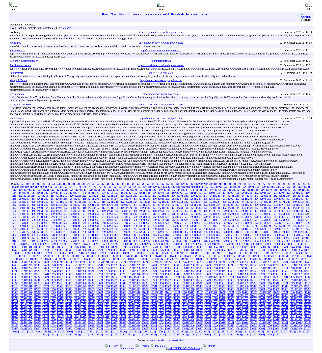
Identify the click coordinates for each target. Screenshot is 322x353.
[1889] (184, 313)
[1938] (261, 316)
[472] (180, 210)
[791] (116, 231)
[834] (91, 234)
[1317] (284, 268)
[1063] (137, 250)
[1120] (274, 253)
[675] (276, 222)
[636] (27, 222)
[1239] (284, 262)
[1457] (161, 280)
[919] (33, 241)
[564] (167, 216)
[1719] (75, 301)
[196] (218, 192)
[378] (180, 204)
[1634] (22, 295)
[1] (18, 183)
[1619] (207, 292)
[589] (27, 219)
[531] (256, 213)
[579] (263, 216)
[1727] (137, 301)
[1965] (168, 319)
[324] (135, 201)
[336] (212, 201)
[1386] (215, 274)
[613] (180, 219)
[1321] (14, 271)
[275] (123, 198)
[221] (78, 195)
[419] (142, 207)
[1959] (122, 319)
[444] (301, 207)
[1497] (168, 283)
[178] (103, 192)
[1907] (22, 316)
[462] (116, 210)
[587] (14, 219)
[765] (250, 228)
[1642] (83, 295)
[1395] (284, 274)
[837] (110, 234)
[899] (205, 238)
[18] (93, 183)
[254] (288, 195)
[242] (212, 195)
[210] (307, 192)
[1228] (199, 262)
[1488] (99, 283)
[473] (186, 210)
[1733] (183, 301)
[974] (85, 244)
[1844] (137, 310)
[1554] (307, 286)
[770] (282, 228)
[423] (167, 207)
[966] (34, 244)
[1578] (191, 289)
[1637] (45, 295)
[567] (186, 216)
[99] (200, 186)
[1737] (214, 301)
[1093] (71, 253)
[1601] (68, 292)
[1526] (91, 286)
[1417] (153, 277)
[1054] (68, 250)
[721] (269, 225)
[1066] (161, 250)
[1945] (14, 319)
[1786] (292, 304)
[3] (26, 183)
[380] (193, 204)
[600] (97, 219)
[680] (307, 222)
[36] (183, 183)
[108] (257, 186)
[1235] (253, 262)
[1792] (37, 307)
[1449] (99, 280)
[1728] (145, 301)
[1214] (91, 262)
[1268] (207, 265)
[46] (233, 183)
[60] (304, 183)
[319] (103, 201)
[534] (275, 213)
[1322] (22, 271)
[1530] (122, 286)
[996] (226, 244)
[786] (84, 231)
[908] (263, 238)
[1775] (207, 304)
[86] (135, 186)
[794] (135, 231)
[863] (276, 234)
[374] (154, 204)
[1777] (222, 304)
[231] (142, 195)
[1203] (304, 259)
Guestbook (192, 14)
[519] (180, 213)
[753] (174, 228)
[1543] (222, 286)
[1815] (214, 307)
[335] (205, 201)
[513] (142, 213)
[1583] (230, 289)
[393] (276, 204)
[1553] (299, 286)
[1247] (45, 265)
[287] (199, 198)
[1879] (107, 313)
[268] (78, 198)
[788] (97, 231)
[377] (174, 204)
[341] (244, 201)
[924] (65, 241)
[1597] (37, 292)
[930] (103, 241)
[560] (142, 216)
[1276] (269, 265)
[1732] (176, 301)
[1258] (130, 265)
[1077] (245, 250)
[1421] (183, 277)
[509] (116, 213)
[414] (110, 207)
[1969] (199, 319)
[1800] (99, 307)
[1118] (259, 253)
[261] (33, 198)
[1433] (276, 277)
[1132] (66, 256)
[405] (53, 207)
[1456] (153, 280)
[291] (225, 198)
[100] (206, 186)
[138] (148, 189)
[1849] (176, 310)
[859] (250, 234)
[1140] (127, 256)
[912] (288, 238)
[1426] (222, 277)
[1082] (284, 250)
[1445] (68, 280)
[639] (46, 222)
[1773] (191, 304)
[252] (275, 195)
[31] (158, 183)
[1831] (37, 310)
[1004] (282, 244)
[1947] (29, 319)
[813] (256, 231)
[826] (40, 234)
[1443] (53, 280)
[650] (116, 222)
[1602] (76, 292)
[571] (212, 216)
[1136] (96, 256)
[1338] (145, 271)
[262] (40, 198)
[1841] (114, 310)
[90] (155, 186)
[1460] (184, 280)
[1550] (276, 286)
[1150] (202, 256)
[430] (212, 207)
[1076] (238, 250)
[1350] (238, 271)
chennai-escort (17, 50)
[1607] (114, 292)
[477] (212, 210)
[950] (231, 241)
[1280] (299, 265)
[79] (100, 186)
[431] (218, 207)
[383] (212, 204)
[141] (167, 189)
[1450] (107, 280)
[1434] (284, 277)
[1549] (269, 286)
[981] (130, 244)
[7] (40, 183)
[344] (263, 201)
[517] (167, 213)
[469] (161, 210)
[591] (40, 219)
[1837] (83, 310)
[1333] (107, 271)
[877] (65, 238)
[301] (288, 198)
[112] (282, 186)
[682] (21, 225)
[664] (205, 222)
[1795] (60, 307)
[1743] (261, 301)
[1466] (230, 280)
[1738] (222, 301)
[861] (263, 234)
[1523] (68, 286)
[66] (34, 186)
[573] (225, 216)
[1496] (161, 283)
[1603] (83, 292)
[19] (98, 183)
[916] (14, 241)
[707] (180, 225)
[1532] (137, 286)
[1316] (276, 268)
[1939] (268, 316)
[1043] (284, 247)
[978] (111, 244)
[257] (307, 195)
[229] (129, 195)
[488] (282, 210)
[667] (225, 222)
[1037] (237, 247)
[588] (21, 219)
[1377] (145, 274)
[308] (33, 201)
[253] (282, 195)
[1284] (29, 268)
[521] (193, 213)
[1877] (91, 313)
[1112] (215, 253)
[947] (212, 241)
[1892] (207, 313)
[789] (103, 231)
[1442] (45, 280)
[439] (269, 207)
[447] (21, 210)
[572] (218, 216)
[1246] (37, 265)
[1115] (237, 253)
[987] (168, 244)
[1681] (83, 298)
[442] (288, 207)
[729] (21, 228)
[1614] (168, 292)
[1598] (45, 292)
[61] (309, 183)
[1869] (29, 313)
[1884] (145, 313)
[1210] (60, 262)
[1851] (191, 310)
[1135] (89, 256)
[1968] (191, 319)
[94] (175, 186)
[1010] (29, 247)
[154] (250, 189)
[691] (78, 225)
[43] (218, 183)
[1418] (160, 277)
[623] (244, 219)
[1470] (261, 280)
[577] (250, 216)
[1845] (145, 310)
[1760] (91, 304)
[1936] (245, 316)
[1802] (114, 307)
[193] (199, 192)
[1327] (60, 271)
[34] (173, 183)
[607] (142, 219)
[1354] (269, 271)
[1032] (199, 247)
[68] (44, 186)
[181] (123, 192)
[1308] (215, 268)
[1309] (222, 268)
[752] (167, 228)
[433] (231, 207)
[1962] (145, 319)
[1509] (261, 283)
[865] (288, 234)
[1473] (284, 280)
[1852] (199, 310)
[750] (154, 228)
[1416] (145, 277)
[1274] (253, 265)
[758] (205, 228)
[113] (288, 186)
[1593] (307, 289)
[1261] (153, 265)
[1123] (297, 253)
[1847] (161, 310)
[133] (116, 189)
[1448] (91, 280)
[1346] (207, 271)
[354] (27, 204)
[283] (174, 198)
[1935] (237, 316)
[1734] (191, 301)
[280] (154, 198)
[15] (77, 183)
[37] (188, 183)
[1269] (215, 265)
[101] (213, 186)
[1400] (22, 277)
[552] (91, 216)
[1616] (183, 292)
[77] (90, 186)
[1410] (99, 277)
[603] (116, 219)
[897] (193, 238)
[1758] (76, 304)
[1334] (114, 271)
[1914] (75, 316)
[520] (186, 213)
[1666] (269, 295)
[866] (295, 234)
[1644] (99, 295)
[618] (212, 219)
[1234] (245, 262)
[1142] (142, 256)
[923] (59, 241)
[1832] (45, 310)
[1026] (153, 247)
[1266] (191, 265)
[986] (162, 244)
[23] (118, 183)
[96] (185, 186)
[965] (28, 244)
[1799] (91, 307)
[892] (161, 238)
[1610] (137, 292)
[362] (78, 204)
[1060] (114, 250)
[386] (231, 204)
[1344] (191, 271)
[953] (250, 241)
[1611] (145, 292)
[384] (218, 204)
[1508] (253, 283)
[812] (250, 231)
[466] (142, 210)
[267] (72, 198)
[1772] (184, 304)
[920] (40, 241)
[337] (218, 201)
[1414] (129, 277)
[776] (21, 231)
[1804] (130, 307)
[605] (129, 219)
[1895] (230, 313)
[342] (250, 201)
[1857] (238, 310)
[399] (14, 207)
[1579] (199, 289)
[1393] (269, 274)
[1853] (207, 310)
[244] (224, 195)
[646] (91, 222)
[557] (123, 216)
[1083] (292, 250)
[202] (256, 192)
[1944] (307, 316)
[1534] (153, 286)
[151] (231, 189)
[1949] (45, 319)
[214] (33, 195)
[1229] (207, 262)
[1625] (253, 292)
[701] (142, 225)
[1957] (107, 319)
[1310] (230, 268)
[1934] (230, 316)
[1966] (176, 319)
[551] (84, 216)
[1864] (292, 310)
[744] (116, 228)
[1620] (214, 292)
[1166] (24, 259)
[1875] (76, 313)
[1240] (292, 262)
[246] (237, 195)
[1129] (44, 256)
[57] (289, 183)
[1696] (199, 298)
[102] (219, 186)
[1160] (278, 256)
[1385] (207, 274)
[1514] (299, 283)
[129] (90, 189)
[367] (110, 204)
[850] (193, 234)
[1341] (168, 271)
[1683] (99, 298)
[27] (138, 183)
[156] (262, 189)
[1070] (191, 250)
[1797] (76, 307)
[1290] (76, 268)
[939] (161, 241)
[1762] (107, 304)
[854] (218, 234)
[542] (27, 216)
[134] (122, 189)
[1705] (269, 298)
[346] (275, 201)
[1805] (137, 307)
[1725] (122, 301)
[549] (72, 216)
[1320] (307, 268)
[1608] (122, 292)
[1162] (293, 256)
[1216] (106, 262)
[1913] (68, 316)
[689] (65, 225)
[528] (237, 213)
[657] (161, 222)
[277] (135, 198)
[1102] (140, 253)
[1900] (269, 313)
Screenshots (134, 14)
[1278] (284, 265)
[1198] (266, 259)
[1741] (245, 301)
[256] (301, 195)
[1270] (222, 265)
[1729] (153, 301)
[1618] (199, 292)
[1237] (268, 262)
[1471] (269, 280)
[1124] (304, 253)
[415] (116, 207)
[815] (269, 231)
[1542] (215, 286)
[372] (142, 204)
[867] (301, 234)
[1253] (91, 265)
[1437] (307, 277)
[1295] (114, 268)
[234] (161, 195)
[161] (294, 189)
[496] (33, 213)
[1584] (238, 289)
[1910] (45, 316)
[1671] (307, 295)
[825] (33, 234)
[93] (170, 186)
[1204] (14, 262)
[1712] (21, 301)
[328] (161, 201)
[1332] (99, 271)
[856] (231, 234)
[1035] (222, 247)
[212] (20, 195)
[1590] (284, 289)
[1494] (145, 283)
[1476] (307, 280)
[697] (116, 225)
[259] (21, 198)
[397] (301, 204)
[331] (180, 201)
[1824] (284, 307)
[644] (78, 222)
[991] (194, 244)
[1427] (230, 277)
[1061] (122, 250)
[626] (263, 219)
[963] (15, 244)
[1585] (245, 289)
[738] (78, 228)
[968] (47, 244)
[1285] (37, 268)
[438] (263, 207)
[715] (231, 225)
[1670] (299, 295)
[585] (301, 216)
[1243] (14, 265)
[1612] (153, 292)
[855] (225, 234)
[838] (116, 234)
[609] (154, 219)
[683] (27, 225)
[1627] (268, 292)
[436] (250, 207)
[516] (161, 213)
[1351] (245, 271)
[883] (103, 238)
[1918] (106, 316)
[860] (256, 234)
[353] (21, 204)
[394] (282, 204)
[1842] (122, 310)
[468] (154, 210)
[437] (256, 207)
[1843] (130, 310)
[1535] (161, 286)
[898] (199, 238)
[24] (123, 183)
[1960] (130, 319)
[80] (105, 186)
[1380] (168, 274)
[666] (218, 222)
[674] (269, 222)
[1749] (307, 301)
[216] (46, 195)
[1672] (14, 298)
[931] (110, 241)
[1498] (176, 283)
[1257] (122, 265)
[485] (263, 210)
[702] (148, 225)
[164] (14, 192)
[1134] (81, 256)
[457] (84, 210)
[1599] (53, 292)
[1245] (29, 265)
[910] (276, 238)
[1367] (68, 274)
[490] (295, 210)
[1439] (22, 280)
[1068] (176, 250)
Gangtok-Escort (18, 80)
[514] (148, 213)
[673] (263, 222)
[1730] (160, 301)
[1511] (276, 283)
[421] (154, 207)
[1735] (199, 301)
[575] (237, 216)
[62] (14, 186)
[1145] (164, 256)
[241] (205, 195)
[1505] (230, 283)
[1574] (161, 289)
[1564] (83, 289)
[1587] (261, 289)
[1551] (284, 286)
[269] (84, 198)
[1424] (207, 277)
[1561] (60, 289)
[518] (173, 213)
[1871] (45, 313)
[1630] (292, 292)
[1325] (45, 271)
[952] (244, 241)
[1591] (292, 289)
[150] (224, 189)
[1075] (230, 250)
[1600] (60, 292)
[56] (284, 183)
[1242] (307, 262)
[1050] (37, 250)
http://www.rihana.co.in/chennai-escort (161, 50)
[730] (27, 228)
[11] (58, 183)
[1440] (29, 280)
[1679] (68, 298)
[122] (46, 189)
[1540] (199, 286)
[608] (148, 219)
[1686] (122, 298)
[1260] (145, 265)
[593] (53, 219)
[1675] (37, 298)
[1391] (253, 274)
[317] (91, 201)
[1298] (137, 268)
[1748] (299, 301)
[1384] (199, 274)
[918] (27, 241)
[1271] (230, 265)
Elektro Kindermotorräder (24, 60)
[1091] (56, 253)
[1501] (199, 283)
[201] (250, 192)
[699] (129, 225)
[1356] (284, 271)
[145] (192, 189)
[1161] (285, 256)
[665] (212, 222)
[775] (14, 231)
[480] (231, 210)
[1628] (276, 292)
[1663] (245, 295)
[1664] (253, 295)
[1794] (53, 307)
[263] (46, 198)
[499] (53, 213)
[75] (80, 186)
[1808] (161, 307)
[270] (91, 198)
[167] (33, 192)
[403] (40, 207)
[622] (237, 219)
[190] (180, 192)
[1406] (68, 277)
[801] (180, 231)
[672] (256, 222)
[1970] (207, 319)
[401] (27, 207)
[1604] (91, 292)
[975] (92, 244)
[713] (218, 225)
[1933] (222, 316)
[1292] (91, 268)
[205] (276, 192)
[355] (33, 204)
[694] (97, 225)
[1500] (191, 283)
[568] (193, 216)
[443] (295, 207)
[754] (180, 228)
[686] (46, 225)
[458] (91, 210)
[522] (199, 213)
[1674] (29, 298)
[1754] (45, 304)
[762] (231, 228)
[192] (193, 192)
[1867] (14, 313)
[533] (269, 213)
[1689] (145, 298)
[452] (53, 210)
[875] (53, 238)
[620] (224, 219)
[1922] (137, 316)
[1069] (184, 250)
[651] (123, 222)
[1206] (29, 262)
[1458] (168, 280)
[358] (53, 204)
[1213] (83, 262)
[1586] (253, 289)
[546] (53, 216)
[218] (59, 195)
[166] (27, 192)
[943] (186, 241)
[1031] (191, 247)
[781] (53, 231)
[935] (135, 241)
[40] (203, 183)
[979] (117, 244)
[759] (212, 228)
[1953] (76, 319)
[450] (40, 210)
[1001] (259, 244)
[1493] (137, 283)
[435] (244, 207)
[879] (78, 238)
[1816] (222, 307)
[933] (123, 241)
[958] (282, 241)
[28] (143, 183)
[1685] (114, 298)
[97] (190, 186)
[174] (78, 192)
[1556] (22, 289)
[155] (256, 189)
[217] (52, 195)
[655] (148, 222)
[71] (60, 186)
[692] (84, 225)
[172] (65, 192)
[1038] (245, 247)
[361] (72, 204)
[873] (40, 238)
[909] (269, 238)
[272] (103, 198)
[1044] (292, 247)
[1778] (230, 304)
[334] (199, 201)
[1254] (99, 265)
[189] (174, 192)
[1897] (245, 313)
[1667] (276, 295)
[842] (142, 234)
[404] (46, 207)
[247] (244, 195)
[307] (27, 201)
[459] (97, 210)
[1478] (22, 283)
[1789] (14, 307)
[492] (307, 210)
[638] (40, 222)
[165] (21, 192)
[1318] (292, 268)
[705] (167, 225)
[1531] (130, 286)
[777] (27, 231)
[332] (186, 201)
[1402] (37, 277)
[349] (295, 201)
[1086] (17, 253)
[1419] (168, 277)
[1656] (191, 295)
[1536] (168, 286)
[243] (218, 195)
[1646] (114, 295)
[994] (213, 244)
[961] (301, 241)
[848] (180, 234)
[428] (199, 207)
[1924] (153, 316)
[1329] (76, 271)
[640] (53, 222)
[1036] (230, 247)
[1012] (45, 247)
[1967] (184, 319)
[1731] (168, 301)
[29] (148, 183)
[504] (84, 213)
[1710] (307, 298)
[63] (19, 186)
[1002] (267, 244)
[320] (110, 201)
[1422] (191, 277)
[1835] (68, 310)
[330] (173, 201)
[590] (33, 219)
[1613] (160, 292)
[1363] (37, 274)
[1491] (122, 283)
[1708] (292, 298)
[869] (14, 238)
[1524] (76, 286)
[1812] (191, 307)
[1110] (200, 253)
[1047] (14, 250)
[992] (200, 244)
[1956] (99, 319)
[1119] (267, 253)
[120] (33, 189)
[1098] (110, 253)
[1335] (122, 271)
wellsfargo (15, 42)
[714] (224, 225)
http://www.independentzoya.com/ (161, 94)
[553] (97, 216)
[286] (193, 198)
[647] (97, 222)
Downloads (177, 14)
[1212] (75, 262)
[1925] (160, 316)
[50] (254, 183)
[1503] (215, 283)
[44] (223, 183)
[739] (84, 228)
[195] (212, 192)
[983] (143, 244)
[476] (205, 210)
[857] (237, 234)
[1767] (145, 304)
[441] (282, 207)
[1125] (13, 256)
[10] (52, 183)
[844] (154, 234)
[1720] (83, 301)
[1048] (22, 250)
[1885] (153, 313)
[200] (244, 192)
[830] (65, 234)
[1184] (160, 259)
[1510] (269, 283)
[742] (103, 228)
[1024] (137, 247)
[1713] (29, 301)
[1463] (207, 280)
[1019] (99, 247)
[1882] (130, 313)
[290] (218, 198)
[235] (167, 195)
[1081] (276, 250)
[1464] (215, 280)
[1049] (29, 250)
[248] (250, 195)
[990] (187, 244)
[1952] (68, 319)
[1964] (161, 319)
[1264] (176, 265)
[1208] (45, 262)
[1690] (153, 298)
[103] (225, 186)
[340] (237, 201)
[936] (142, 241)
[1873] (60, 313)
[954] (256, 241)
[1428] (237, 277)
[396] (295, 204)
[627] (269, 219)
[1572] (145, 289)
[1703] (253, 298)
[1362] (29, 274)
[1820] (253, 307)
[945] (199, 241)
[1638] (53, 295)
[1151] (210, 256)
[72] (65, 186)
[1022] (122, 247)
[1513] (292, 283)
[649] (110, 222)
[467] (148, 210)
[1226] (183, 262)
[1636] (37, 295)
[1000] (251, 244)
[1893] (215, 313)
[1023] (129, 247)
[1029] (176, 247)
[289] (212, 198)
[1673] (22, 298)
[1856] (230, 310)
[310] (46, 201)
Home (105, 14)
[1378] (153, 274)
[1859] (253, 310)
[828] (53, 234)
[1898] (253, 313)
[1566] (99, 289)
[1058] (99, 250)
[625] (256, 219)
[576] (244, 216)
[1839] (99, 310)
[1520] (45, 286)
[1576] (176, 289)
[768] (269, 228)
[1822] (268, 307)
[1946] (22, 319)
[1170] (54, 259)
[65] (29, 186)
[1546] (245, 286)
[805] (205, 231)
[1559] (45, 289)
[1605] (99, 292)
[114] (294, 186)
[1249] (60, 265)
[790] (110, 231)
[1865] (299, 310)
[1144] (157, 256)
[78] (95, 186)
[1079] (261, 250)
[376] (167, 204)
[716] (237, 225)
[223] (91, 195)
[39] (198, 183)
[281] (161, 198)
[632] (301, 219)
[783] (65, 231)
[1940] (276, 316)
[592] (46, 219)
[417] (129, 207)
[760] (218, 228)
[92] (165, 186)
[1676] (45, 298)
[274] (116, 198)
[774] (307, 228)
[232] (148, 195)
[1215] (99, 262)
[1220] (137, 262)
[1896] (238, 313)
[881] (91, 238)
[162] (301, 189)
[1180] (130, 259)
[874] (46, 238)
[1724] (114, 301)
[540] (14, 216)
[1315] (268, 268)
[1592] (299, 289)
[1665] (261, 295)
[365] (97, 204)
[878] (72, 238)
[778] (33, 231)
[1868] (22, 313)
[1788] (307, 304)
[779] (40, 231)
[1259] (137, 265)
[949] (225, 241)
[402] (33, 207)
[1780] (245, 304)
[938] (154, 241)
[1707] (284, 298)
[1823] (276, 307)
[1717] (60, 301)
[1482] (53, 283)
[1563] (76, 289)
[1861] (269, 310)
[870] (21, 238)
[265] (59, 198)
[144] (186, 189)
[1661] (230, 295)
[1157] (255, 256)
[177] (97, 192)
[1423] (199, 277)
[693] (91, 225)
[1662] (238, 295)
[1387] (222, 274)
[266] (65, 198)
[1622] (230, 292)
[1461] (191, 280)
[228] (122, 195)
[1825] (292, 307)
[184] (142, 192)
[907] (256, 238)
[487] (276, 210)
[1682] (91, 298)
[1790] (22, 307)
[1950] (53, 319)
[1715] (45, 301)
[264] (53, 198)
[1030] (183, 247)
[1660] (222, 295)
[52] (264, 183)
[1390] (245, 274)
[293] (237, 198)
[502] (72, 213)
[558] (129, 216)
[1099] (117, 253)
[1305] (191, 268)
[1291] (83, 268)
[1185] (168, 259)
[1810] (176, 307)
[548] (65, 216)
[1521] (53, 286)
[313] (65, 201)
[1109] (193, 253)
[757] (199, 228)
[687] (53, 225)
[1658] (207, 295)
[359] (59, 204)
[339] (231, 201)
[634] (14, 222)
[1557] (29, 289)
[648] (103, 222)
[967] (41, 244)
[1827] (307, 307)
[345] (269, 201)
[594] (59, 219)
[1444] (60, 280)
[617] (205, 219)
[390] (256, 204)
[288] (205, 198)
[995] (219, 244)
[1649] (137, 295)
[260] (27, 198)
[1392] (261, 274)
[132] (110, 189)
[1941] (284, 316)
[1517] (22, 286)
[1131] (59, 256)
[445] (307, 207)
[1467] (238, 280)
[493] (14, 213)
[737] (72, 228)
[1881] (122, 313)
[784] (72, 231)
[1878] (99, 313)
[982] (136, 244)
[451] (46, 210)
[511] (129, 213)
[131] (103, 189)
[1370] (91, 274)
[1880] (114, 313)
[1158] (262, 256)
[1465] (222, 280)
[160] (288, 189)
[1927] (176, 316)
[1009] (22, 247)
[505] (91, 213)
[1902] (284, 313)
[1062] (130, 250)
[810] (237, 231)
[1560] (53, 289)
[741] (97, 228)
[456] (78, 210)
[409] (78, 207)
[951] (237, 241)
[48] (243, 183)
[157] (269, 189)
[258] (14, 198)
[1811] (184, 307)
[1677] (53, 298)
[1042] (276, 247)
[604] (123, 219)
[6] (37, 183)
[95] (180, 186)
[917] (21, 241)
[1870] (37, 313)
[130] (97, 189)
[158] (275, 189)
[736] (65, 228)
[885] (116, 238)
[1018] (91, 247)
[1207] (37, 262)
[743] (110, 228)
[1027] (160, 247)
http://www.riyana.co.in (160, 72)
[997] (232, 244)
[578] (256, 216)
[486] (269, 210)
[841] (135, 234)
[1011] (37, 247)
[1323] (29, 271)
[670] (244, 222)
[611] (167, 219)
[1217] (114, 262)
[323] (129, 201)
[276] (129, 198)
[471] (174, 210)
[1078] (253, 250)
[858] (244, 234)
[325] (142, 201)
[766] (256, 228)
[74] (75, 186)
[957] (276, 241)
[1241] (299, 262)
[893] (167, 238)
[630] (288, 219)
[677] (288, 222)
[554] (103, 216)
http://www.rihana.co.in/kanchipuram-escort (161, 65)
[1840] (107, 310)
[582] (282, 216)
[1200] (281, 259)
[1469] (253, 280)
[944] (193, 241)
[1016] (75, 247)
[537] (295, 213)
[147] (205, 189)
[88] (145, 186)
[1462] (199, 280)
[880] (84, 238)
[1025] (145, 247)
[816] (275, 231)
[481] (237, 210)
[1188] (190, 259)
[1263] (168, 265)
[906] (250, 238)
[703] (154, 225)
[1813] (199, 307)
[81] (110, 186)
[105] (238, 186)
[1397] (299, 274)
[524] (212, 213)
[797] (154, 231)
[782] (59, 231)
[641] (59, 222)
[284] (180, 198)
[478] (218, 210)
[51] (259, 183)
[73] (70, 186)
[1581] (215, 289)
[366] (103, 204)
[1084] (299, 250)
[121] (39, 189)
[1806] (145, 307)
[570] (205, 216)
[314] (71, 201)
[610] (161, 219)
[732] (40, 228)
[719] (256, 225)
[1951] (60, 319)
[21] (108, 183)
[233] (154, 195)
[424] (173, 207)
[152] (237, 189)
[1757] (68, 304)
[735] (59, 228)
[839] (123, 234)
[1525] (83, 286)
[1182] (145, 259)
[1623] (237, 292)
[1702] (245, 298)
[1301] (161, 268)
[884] (110, 238)
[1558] (37, 289)
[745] (123, 228)
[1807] (153, 307)
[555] (110, 216)
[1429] (245, 277)
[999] (245, 244)
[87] (140, 186)
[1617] (191, 292)
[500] (59, 213)
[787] (91, 231)
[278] (142, 198)
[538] (301, 213)
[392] (269, 204)
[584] (295, 216)
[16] (82, 183)
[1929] (191, 316)
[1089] (40, 253)
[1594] (14, 292)
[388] (244, 204)
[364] (91, 204)
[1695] (191, 298)
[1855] (222, 310)
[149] (218, 189)
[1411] (106, 277)
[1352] (253, 271)
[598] (84, 219)
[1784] (276, 304)
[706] (174, 225)
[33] (168, 183)
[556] (116, 216)
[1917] (99, 316)
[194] (205, 192)
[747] (135, 228)
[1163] (300, 256)
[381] (199, 204)
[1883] (137, 313)
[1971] (215, 319)
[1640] (68, 295)
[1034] (214, 247)
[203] (263, 192)
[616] (199, 219)
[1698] (215, 298)
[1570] (130, 289)
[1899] (261, 313)
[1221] (145, 262)
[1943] (299, 316)
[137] (141, 189)
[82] (115, 186)
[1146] (172, 256)
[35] (178, 183)
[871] (27, 238)
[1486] (83, 283)
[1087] (25, 253)
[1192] (221, 259)
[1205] (22, 262)
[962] (307, 241)
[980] (124, 244)
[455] (72, 210)
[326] (148, 201)
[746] (129, 228)
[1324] (37, 271)
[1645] (107, 295)
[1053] (60, 250)
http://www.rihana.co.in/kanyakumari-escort (161, 104)
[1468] (245, 280)
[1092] (63, 253)
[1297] (130, 268)
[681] (14, 225)
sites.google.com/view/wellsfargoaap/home (161, 32)
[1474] (292, 280)
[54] (274, 183)
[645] (84, 222)
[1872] (53, 313)
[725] (295, 225)
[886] (123, 238)
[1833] (53, 310)
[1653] (168, 295)
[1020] (106, 247)
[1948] (37, 319)
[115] (301, 186)
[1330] (83, 271)
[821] (307, 231)
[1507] (245, 283)
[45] (228, 183)
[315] (78, 201)
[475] (199, 210)
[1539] (191, 286)
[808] (225, 231)
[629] (282, 219)
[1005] (290, 244)
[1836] (76, 310)
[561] (148, 216)
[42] (213, 183)
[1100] (125, 253)
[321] (116, 201)
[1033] (207, 247)
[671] (250, 222)
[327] (154, 201)
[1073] (215, 250)
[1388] (230, 274)
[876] (59, 238)
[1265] (184, 265)
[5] (33, 183)
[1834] (60, 310)
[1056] (83, 250)
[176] (91, 192)
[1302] (168, 268)
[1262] (161, 265)
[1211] (68, 262)
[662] (193, 222)
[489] (288, 210)
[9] (48, 183)
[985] (155, 244)
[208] (295, 192)
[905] (244, 238)
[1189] (198, 259)
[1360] (14, 274)
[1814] (207, 307)
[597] (78, 219)
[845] (161, 234)
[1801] (107, 307)
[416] (122, 207)
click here (66, 27)
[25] (128, 183)
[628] (275, 219)
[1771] (176, 304)
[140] (161, 189)
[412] (97, 207)
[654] (142, 222)
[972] (73, 244)
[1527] (99, 286)
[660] (180, 222)
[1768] (153, 304)
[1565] (91, 289)
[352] (14, 204)
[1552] (292, 286)
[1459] (176, 280)
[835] (97, 234)
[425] (180, 207)
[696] (110, 225)
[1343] (184, 271)
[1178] (115, 259)
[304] (307, 198)
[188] (167, 192)
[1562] (68, 289)
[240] (199, 195)
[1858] (245, 310)
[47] (238, 183)
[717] (244, 225)
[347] (282, 201)
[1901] (276, 313)
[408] (72, 207)
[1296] (122, 268)
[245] (231, 195)
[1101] (132, 253)
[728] (14, 228)
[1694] (184, 298)
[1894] (222, 313)
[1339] (153, 271)
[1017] (83, 247)
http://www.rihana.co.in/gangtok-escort (161, 80)
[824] (27, 234)
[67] (39, 186)
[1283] (22, 268)
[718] (250, 225)
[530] (250, 213)
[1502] (207, 283)
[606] (135, 219)
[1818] (237, 307)
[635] (21, 222)
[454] (65, 210)
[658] (167, 222)
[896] (186, 238)
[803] (193, 231)
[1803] (122, 307)
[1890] (191, 313)
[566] (180, 216)
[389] (250, 204)
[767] (263, 228)
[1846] (153, 310)
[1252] (83, 265)
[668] (231, 222)
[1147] (179, 256)
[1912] (60, 316)
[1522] (60, 286)
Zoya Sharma (17, 94)
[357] (46, 204)
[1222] (153, 262)
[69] (49, 186)
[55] (279, 183)
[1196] (251, 259)
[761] (225, 228)
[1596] (29, 292)
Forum (204, 14)
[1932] (214, 316)
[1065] (153, 250)
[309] (40, 201)
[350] (301, 201)
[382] (205, 204)
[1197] (258, 259)
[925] (72, 241)
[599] (91, 219)
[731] (33, 228)
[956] (269, 241)
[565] (174, 216)
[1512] (284, 283)
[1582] (222, 289)
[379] (186, 204)
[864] (282, 234)
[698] (123, 225)
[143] (180, 189)
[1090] (48, 253)
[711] (205, 225)
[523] (205, 213)
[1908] (29, 316)
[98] (195, 186)
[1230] (214, 262)
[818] (288, 231)
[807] (218, 231)
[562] (154, 216)
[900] (212, 238)
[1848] (168, 310)
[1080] (269, 250)
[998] (238, 244)
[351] (307, 201)
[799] (167, 231)
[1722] (99, 301)
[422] (161, 207)
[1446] (76, 280)
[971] (66, 244)
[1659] (215, 295)
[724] (288, 225)
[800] (174, 231)
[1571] (137, 289)
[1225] (176, 262)
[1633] (14, 295)
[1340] (161, 271)
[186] (154, 192)
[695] (103, 225)
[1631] (299, 292)
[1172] (70, 259)
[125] (65, 189)
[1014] (60, 247)
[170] (53, 192)
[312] (59, 201)
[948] (218, 241)
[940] (167, 241)
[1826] (299, 307)
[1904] (299, 313)
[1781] (253, 304)
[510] (123, 213)
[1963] (153, 319)
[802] (186, 231)
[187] (161, 192)
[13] (67, 183)
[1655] (184, 295)
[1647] (122, 295)
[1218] (122, 262)
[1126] (21, 256)
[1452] (122, 280)
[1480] (37, 283)
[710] (199, 225)
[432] (224, 207)
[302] (295, 198)
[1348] (222, 271)
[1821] (261, 307)
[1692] (168, 298)
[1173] (77, 259)
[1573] (153, 289)
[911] (282, 238)
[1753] (37, 304)
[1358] (299, 271)
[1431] (261, 277)
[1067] (168, 250)
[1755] (53, 304)
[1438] (14, 280)
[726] (301, 225)
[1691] (161, 298)
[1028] (168, 247)
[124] (59, 189)
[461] (110, 210)
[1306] (199, 268)
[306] (21, 201)
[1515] (307, 283)
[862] (269, 234)
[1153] (225, 256)
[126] (71, 189)
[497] (40, 213)
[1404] (53, 277)
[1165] (17, 259)
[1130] (51, 256)
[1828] (14, 310)
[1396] (292, 274)
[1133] (74, 256)
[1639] (60, 295)
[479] (225, 210)
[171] (59, 192)
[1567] (107, 289)
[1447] (83, 280)
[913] (295, 238)
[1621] (222, 292)
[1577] (184, 289)
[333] (193, 201)
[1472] (276, 280)
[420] (148, 207)
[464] (129, 210)
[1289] (68, 268)
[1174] (85, 259)
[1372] (107, 274)
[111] (276, 186)
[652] (129, 222)
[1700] (230, 298)
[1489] (107, 283)
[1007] (305, 244)
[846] (167, 234)
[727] (307, 225)
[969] (54, 244)
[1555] (14, 289)
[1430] (253, 277)
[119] (27, 189)
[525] (218, 213)
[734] (53, 228)
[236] (173, 195)
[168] (40, 192)
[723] (282, 225)
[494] (21, 213)
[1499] (184, 283)
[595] (65, 219)
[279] (148, 198)
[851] (199, 234)
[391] (263, 204)
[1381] (176, 274)
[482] (244, 210)
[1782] (261, 304)
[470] (167, 210)
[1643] (91, 295)
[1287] (53, 268)
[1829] (22, 310)
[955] (263, 241)
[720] (263, 225)
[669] (237, 222)
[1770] (168, 304)
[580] (269, 216)
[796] (148, 231)
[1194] (236, 259)
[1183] (153, 259)
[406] (59, 207)
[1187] (183, 259)
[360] (65, 204)
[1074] (222, 250)
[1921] (129, 316)
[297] (263, 198)
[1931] (207, 316)
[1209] (53, 262)
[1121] (282, 253)
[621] (231, 219)
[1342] (176, 271)
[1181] (138, 259)
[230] (135, 195)
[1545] (238, 286)
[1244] (22, 265)
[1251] (76, 265)
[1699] (222, 298)
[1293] (99, 268)
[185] (148, 192)
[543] (33, 216)
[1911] (52, 316)
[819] (295, 231)
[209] (301, 192)
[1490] (114, 283)
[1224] (168, 262)
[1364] (45, 274)
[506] (97, 213)
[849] (186, 234)
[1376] (137, 274)
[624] (250, 219)
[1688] (137, 298)
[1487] (91, 283)
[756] (193, 228)
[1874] (68, 313)
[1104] (155, 253)
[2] (22, 183)
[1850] (184, 310)
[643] (72, 222)
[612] (173, 219)
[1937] (253, 316)
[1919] (114, 316)
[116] (307, 186)
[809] (231, 231)
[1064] (145, 250)
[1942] (292, 316)
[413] (103, 207)
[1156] (247, 256)
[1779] (238, 304)
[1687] (130, 298)
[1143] (149, 256)
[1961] (137, 319)
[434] (237, 207)
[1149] (195, 256)
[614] (186, 219)
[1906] (14, 316)
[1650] (145, 295)
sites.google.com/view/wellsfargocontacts (161, 42)
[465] (135, 210)
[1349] (230, 271)
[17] (88, 183)
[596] (72, 219)
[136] (135, 189)
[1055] (76, 250)
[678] (295, 222)
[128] (84, 189)
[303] (301, 198)
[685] (40, 225)
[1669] (292, 295)
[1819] (245, 307)
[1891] (199, 313)
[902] (225, 238)
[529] (244, 213)
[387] (237, 204)
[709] (193, 225)
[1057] (91, 250)
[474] (193, 210)
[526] (224, 213)
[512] (135, 213)
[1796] (68, 307)
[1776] (215, 304)
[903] (231, 238)
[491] (301, 210)
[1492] (130, 283)
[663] (199, 222)
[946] (205, 241)
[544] (40, 216)
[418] (135, 207)
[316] (84, 201)
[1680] (76, 298)
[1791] (29, 307)
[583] (288, 216)
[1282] (14, 268)
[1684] (107, 298)
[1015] (68, 247)
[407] (65, 207)
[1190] (205, 259)
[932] (116, 241)
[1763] (114, 304)
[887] (129, 238)
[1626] (261, 292)
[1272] (238, 265)
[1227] (191, 262)
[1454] (137, 280)
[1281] (307, 265)
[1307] (207, 268)
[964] (22, 244)
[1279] (292, 265)
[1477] (14, 283)
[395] (288, 204)
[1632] (307, 292)
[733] (46, 228)
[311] (52, 201)
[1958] (114, 319)
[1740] (237, 301)
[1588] (269, 289)
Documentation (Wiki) (156, 14)
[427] (193, 207)
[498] (46, 213)
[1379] (161, 274)
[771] (288, 228)
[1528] (107, 286)
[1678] (60, 298)
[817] (282, 231)
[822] (14, 234)
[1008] (14, 247)
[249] (256, 195)
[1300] (153, 268)
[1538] (184, 286)
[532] (263, 213)
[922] (53, 241)
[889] (142, 238)
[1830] (29, 310)
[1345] (199, 271)
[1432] (268, 277)
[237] (180, 195)
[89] (150, 186)
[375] (161, 204)
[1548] (261, 286)
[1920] (122, 316)
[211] (14, 195)
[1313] (253, 268)
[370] (129, 204)
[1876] (83, 313)
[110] (270, 186)
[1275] (261, 265)
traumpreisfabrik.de (161, 60)
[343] (256, 201)
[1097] (102, 253)
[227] (116, 195)
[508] (110, 213)
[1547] (253, 286)
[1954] (83, 319)
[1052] (53, 250)
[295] (250, 198)
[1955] (91, 319)
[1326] (53, 271)
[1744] (268, 301)
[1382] (184, 274)
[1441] (37, 280)
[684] (33, 225)
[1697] (207, 298)
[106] (244, 186)
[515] (154, 213)
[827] (46, 234)
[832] (78, 234)
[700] (135, 225)
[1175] (92, 259)
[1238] (276, 262)
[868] (307, 234)
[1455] (145, 280)
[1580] (207, 289)
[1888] (176, 313)
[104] (232, 186)
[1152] (217, 256)
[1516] (14, 286)
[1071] (199, 250)
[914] (301, 238)
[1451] (114, 280)
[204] (269, 192)
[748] (142, 228)
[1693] (176, 298)
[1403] (45, 277)
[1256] (114, 265)
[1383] (191, 274)
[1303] (176, 268)
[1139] (119, 256)
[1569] (122, 289)
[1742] (253, 301)
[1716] (52, 301)
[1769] (161, 304)
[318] (97, 201)
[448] (27, 210)
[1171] (62, 259)
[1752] (29, 304)
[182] (129, 192)
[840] (129, 234)
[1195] (243, 259)
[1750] (14, 304)
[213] (27, 195)
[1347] (215, 271)
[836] (103, 234)
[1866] (307, 310)
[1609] (130, 292)
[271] (97, 198)
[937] (148, 241)
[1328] (68, 271)
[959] (288, 241)
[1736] (207, 301)
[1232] (230, 262)
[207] (288, 192)
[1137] (104, 256)
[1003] (275, 244)
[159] (282, 189)
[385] (225, 204)
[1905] (307, 313)
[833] (84, 234)
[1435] (292, 277)
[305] (14, 201)
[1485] (76, 283)
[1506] (238, 283)
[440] (275, 207)
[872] (33, 238)
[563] (161, 216)
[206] (282, 192)
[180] (116, 192)
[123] (52, 189)
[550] (78, 216)
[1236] (261, 262)
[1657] (199, 295)
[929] (97, 241)
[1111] (208, 253)
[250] (263, 195)
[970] (60, 244)
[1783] (269, 304)
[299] (276, 198)
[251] (269, 195)
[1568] (114, 289)
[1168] (39, 259)
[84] (125, 186)
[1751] (22, 304)
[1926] (168, 316)
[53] (269, 183)
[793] (129, 231)
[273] (110, 198)
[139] (154, 189)
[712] (212, 225)
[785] (78, 231)
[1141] (134, 256)
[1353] (261, 271)
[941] (174, 241)
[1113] (222, 253)
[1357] (292, 271)
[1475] (299, 280)
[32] (163, 183)
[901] (218, 238)
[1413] (122, 277)
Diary (122, 14)
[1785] (284, 304)
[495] (27, 213)
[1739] (230, 301)
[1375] (130, 274)
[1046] (307, 247)
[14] (72, 183)
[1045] (299, 247)
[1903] (292, 313)
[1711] (14, 301)
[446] (14, 210)
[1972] (222, 319)
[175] (84, 192)
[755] (186, 228)
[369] (123, 204)
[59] (299, 183)
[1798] (83, 307)
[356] (40, 204)
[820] (301, 231)
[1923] (145, 316)
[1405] (60, 277)
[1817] (230, 307)
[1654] (176, 295)
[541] (21, 216)
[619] (218, 219)
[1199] (273, 259)
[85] (130, 186)
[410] (84, 207)
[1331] (91, 271)
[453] (59, 210)
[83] (120, 186)
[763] (237, 228)
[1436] (299, 277)
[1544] (230, 286)
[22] (113, 183)
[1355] (276, 271)
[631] (295, 219)
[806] (212, 231)
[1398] (307, 274)
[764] (244, 228)
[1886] (161, 313)
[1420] (176, 277)
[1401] (29, 277)
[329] (167, 201)
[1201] (289, 259)
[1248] (53, 265)
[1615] (176, 292)
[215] (40, 195)
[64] (24, 186)
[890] (148, 238)
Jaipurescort (16, 72)
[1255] (107, 265)
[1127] (28, 256)
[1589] (276, 289)
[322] (122, 201)
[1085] (307, 250)
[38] (193, 183)
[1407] (76, 277)
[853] (212, 234)
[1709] (299, 298)
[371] (135, 204)
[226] (110, 195)
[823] (21, 234)
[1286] (45, 268)
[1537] (176, 286)
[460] (103, 210)
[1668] (284, 295)
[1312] (245, 268)
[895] (180, 238)
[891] (154, 238)
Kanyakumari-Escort (21, 104)
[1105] (163, 253)
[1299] (145, 268)
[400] (21, 207)
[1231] (222, 262)
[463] (123, 210)
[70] (54, 186)
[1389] (238, 274)
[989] (181, 244)
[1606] (107, 292)
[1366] (60, 274)
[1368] (76, 274)
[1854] (215, 310)
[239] (193, 195)
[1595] (22, 292)
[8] (44, 183)
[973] (79, 244)
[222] (84, 195)
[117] (14, 189)
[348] (288, 201)
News (114, 14)
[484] (256, 210)
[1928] (183, 316)
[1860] (261, 310)
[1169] (47, 259)
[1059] (107, 250)
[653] (135, 222)
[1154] (232, 256)
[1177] (107, 259)
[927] (84, 241)
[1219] (129, 262)
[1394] (276, 274)
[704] (161, 225)
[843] (148, 234)
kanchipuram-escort (20, 65)
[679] (301, 222)
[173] (72, 192)
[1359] (307, 271)
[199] (237, 192)
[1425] (214, 277)
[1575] (168, 289)
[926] (78, 241)
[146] (199, 189)
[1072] (207, 250)
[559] (135, 216)
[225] (103, 195)
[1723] (106, 301)
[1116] (244, 253)
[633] (307, 219)
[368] (116, 204)
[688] (59, 225)
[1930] (199, 316)
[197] (225, 192)
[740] (91, 228)
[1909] (37, 316)
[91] (160, 186)
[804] (199, 231)
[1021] (114, 247)
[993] (206, 244)
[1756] (60, 304)
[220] (71, 195)
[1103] (148, 253)
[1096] (94, 253)
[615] (193, 219)
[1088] (32, 253)
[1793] (45, 307)
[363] (84, 204)
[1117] (252, 253)
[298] (269, 198)
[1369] (83, 274)
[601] (103, 219)
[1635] (29, 295)
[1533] (145, 286)
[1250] (68, 265)
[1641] (76, 295)
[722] (275, 225)
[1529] (114, 286)
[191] (186, 192)
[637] (33, 222)
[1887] (168, 313)
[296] (256, 198)
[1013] (52, 247)
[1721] (91, 301)
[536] (288, 213)
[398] (307, 204)
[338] (224, 201)
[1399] (14, 277)
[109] (263, 186)
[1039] (253, 247)
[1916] (91, 316)
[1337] (137, 271)
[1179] (122, 259)
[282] (167, 198)
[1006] (298, 244)
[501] (65, 213)
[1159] (270, 256)
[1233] (237, 262)
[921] (46, 241)
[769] (276, 228)
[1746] (284, 301)
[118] (20, 189)
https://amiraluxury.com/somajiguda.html (161, 118)
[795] (142, 231)
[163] (307, 189)
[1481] (45, 283)
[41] (208, 183)
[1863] (284, 310)
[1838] (91, 310)
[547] (59, 216)
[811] (244, 231)
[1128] (36, 256)
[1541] (207, 286)
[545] (46, 216)
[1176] (100, 259)
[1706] (276, 298)
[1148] (187, 256)
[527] (231, 213)
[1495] (153, 283)
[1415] (137, 277)
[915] (307, 238)
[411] (91, 207)
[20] (103, 183)
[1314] (261, 268)
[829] (59, 234)
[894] (174, 238)
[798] (161, 231)
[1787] (299, 304)
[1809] (168, 307)
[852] (205, 234)
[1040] (261, 247)
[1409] (91, 277)
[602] (110, 219)
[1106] (170, 253)
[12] (62, 183)
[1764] (122, 304)
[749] (148, 228)
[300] (282, 198)
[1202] (296, 259)
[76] (85, 186)
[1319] (299, 268)
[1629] (284, 292)
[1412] (114, 277)
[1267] (199, 265)
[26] (133, 183)
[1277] (276, 265)
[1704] (261, 298)
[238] (186, 195)
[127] (78, 189)
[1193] (228, 259)
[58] (294, 183)
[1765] (130, 304)
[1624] (245, 292)
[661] (186, 222)
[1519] (37, 286)
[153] (243, 189)
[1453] (130, 280)
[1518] (29, 286)
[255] (295, 195)
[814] (263, 231)
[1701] (238, 298)
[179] (110, 192)
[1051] (45, 250)
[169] (46, 192)
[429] (205, 207)
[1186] (175, 259)
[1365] (53, 274)
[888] (135, 238)
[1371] (99, 274)
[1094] (79, 253)
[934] (129, 241)
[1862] (276, 310)
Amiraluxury (17, 118)
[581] (276, 216)
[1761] (99, 304)
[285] (186, 198)
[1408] (83, 277)
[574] (231, 216)
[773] (301, 228)
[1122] (289, 253)
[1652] (161, 295)
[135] (129, 189)
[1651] (153, 295)
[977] (105, 244)
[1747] (292, 301)
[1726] (129, 301)
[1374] (122, 274)
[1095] (86, 253)
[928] (91, 241)
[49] (249, 183)
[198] (231, 192)
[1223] (160, 262)
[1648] (130, 295)
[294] (244, 198)
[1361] (22, 274)
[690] (72, 225)
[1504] (222, 283)
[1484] (68, 283)
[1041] (268, 247)
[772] (295, 228)
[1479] (29, 283)
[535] (282, 213)
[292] (231, 198)
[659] (174, 222)
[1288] (60, 268)
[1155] (240, 256)
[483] (250, 210)
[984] (149, 244)
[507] (103, 213)
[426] (186, 207)
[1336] (130, 271)
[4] (29, 183)
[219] (65, 195)
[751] (161, 228)
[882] (97, 238)
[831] (72, 234)
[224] (97, 195)
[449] (33, 210)
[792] (123, 231)
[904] (237, 238)
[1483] (60, 283)
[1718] (68, 301)
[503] (78, 213)
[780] (46, 231)
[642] (65, 222)
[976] (98, 244)
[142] (173, 189)
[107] (251, 186)
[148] (211, 189)
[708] (186, 225)
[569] (199, 216)
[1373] (114, 274)
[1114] (230, 253)
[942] (180, 241)
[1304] (184, 268)
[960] (295, 241)
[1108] (185, 253)
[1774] (199, 304)
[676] (282, 222)
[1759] (83, 304)
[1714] (37, 301)
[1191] (213, 259)
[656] (154, 222)
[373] (148, 204)
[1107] (178, 253)
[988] (175, 244)
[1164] (308, 256)
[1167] (32, 259)
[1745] (276, 301)
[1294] (107, 268)
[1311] (238, 268)
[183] (135, 192)
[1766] (137, 304)
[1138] (112, 256)
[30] (153, 183)
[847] (174, 234)
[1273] (245, 265)
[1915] (83, 316)
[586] (307, 216)
